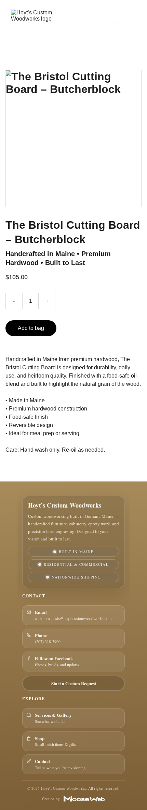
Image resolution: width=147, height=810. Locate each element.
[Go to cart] (114, 25)
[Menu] (132, 25)
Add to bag (31, 328)
